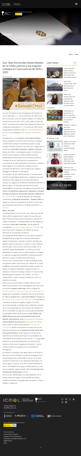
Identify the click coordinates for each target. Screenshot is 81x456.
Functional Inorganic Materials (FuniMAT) (26, 227)
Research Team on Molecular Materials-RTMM (20, 300)
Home (71, 54)
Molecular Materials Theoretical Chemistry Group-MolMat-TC (23, 291)
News (76, 54)
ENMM (25, 372)
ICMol (17, 116)
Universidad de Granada (32, 319)
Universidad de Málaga (33, 322)
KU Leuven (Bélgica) (9, 197)
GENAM (23, 127)
